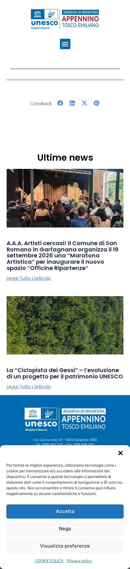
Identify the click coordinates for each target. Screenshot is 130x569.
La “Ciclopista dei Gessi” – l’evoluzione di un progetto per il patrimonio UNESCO (65, 373)
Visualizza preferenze (65, 546)
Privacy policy (79, 560)
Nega (65, 529)
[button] (120, 453)
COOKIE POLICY (49, 560)
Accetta (65, 511)
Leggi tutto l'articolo (29, 278)
